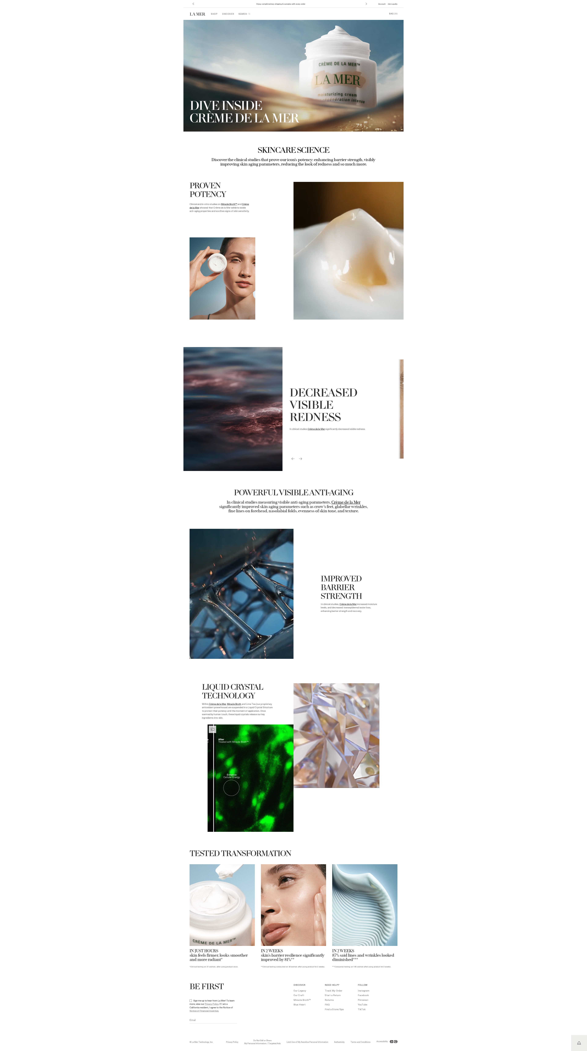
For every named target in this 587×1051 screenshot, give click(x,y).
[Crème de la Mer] (199, 13)
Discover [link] (228, 13)
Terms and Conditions (361, 1041)
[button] (193, 4)
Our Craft (299, 995)
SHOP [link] (214, 13)
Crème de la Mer (316, 429)
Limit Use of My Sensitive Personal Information (307, 1041)
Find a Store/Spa (334, 1009)
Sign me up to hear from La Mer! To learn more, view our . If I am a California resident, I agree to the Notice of (212, 1006)
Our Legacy (300, 990)
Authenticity (339, 1041)
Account (382, 3)
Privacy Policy (211, 1004)
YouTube (362, 1004)
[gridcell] (222, 917)
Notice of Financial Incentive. (204, 1010)
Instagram (363, 990)
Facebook (363, 995)
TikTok (362, 1009)
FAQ (327, 1004)
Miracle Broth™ (229, 204)
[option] (282, 409)
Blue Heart (300, 1004)
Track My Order (333, 990)
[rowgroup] (293, 917)
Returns (329, 1000)
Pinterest (363, 1000)
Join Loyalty (392, 3)
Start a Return (333, 995)
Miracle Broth (234, 704)
